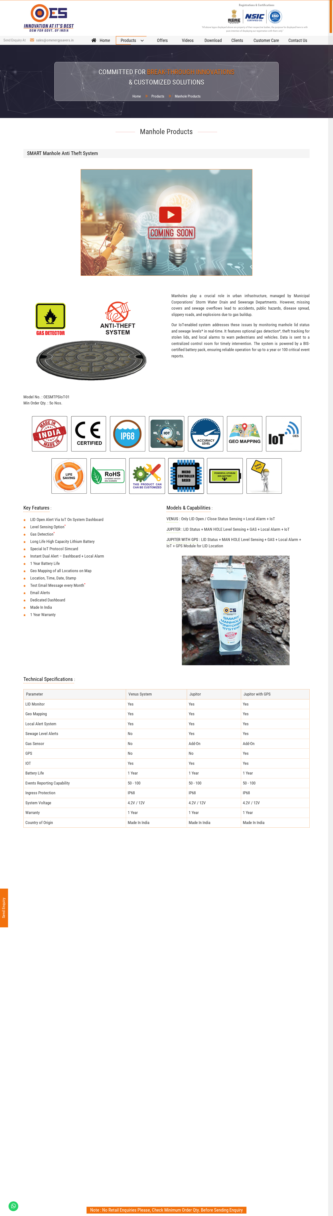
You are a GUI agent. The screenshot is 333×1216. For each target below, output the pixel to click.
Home (136, 96)
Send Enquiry (3, 908)
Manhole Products (188, 96)
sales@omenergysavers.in (55, 40)
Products (157, 96)
